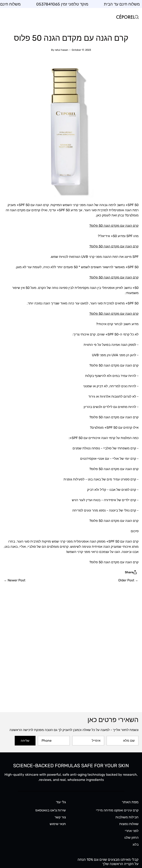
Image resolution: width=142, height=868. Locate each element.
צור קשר (60, 817)
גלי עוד (61, 802)
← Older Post (128, 580)
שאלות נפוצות (129, 824)
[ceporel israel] (125, 17)
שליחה (25, 740)
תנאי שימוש (58, 824)
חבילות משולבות (127, 817)
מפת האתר (130, 802)
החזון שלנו (131, 838)
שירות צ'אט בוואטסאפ (50, 810)
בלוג (136, 844)
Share (129, 572)
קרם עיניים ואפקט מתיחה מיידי (117, 810)
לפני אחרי (132, 831)
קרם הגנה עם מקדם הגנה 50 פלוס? (114, 226)
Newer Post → (14, 580)
